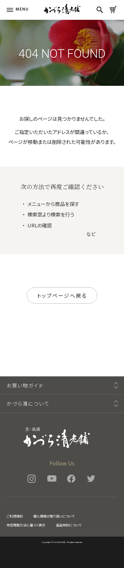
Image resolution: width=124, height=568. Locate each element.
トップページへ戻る (62, 295)
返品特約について (68, 524)
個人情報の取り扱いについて (53, 516)
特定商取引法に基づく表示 (26, 524)
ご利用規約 (15, 516)
